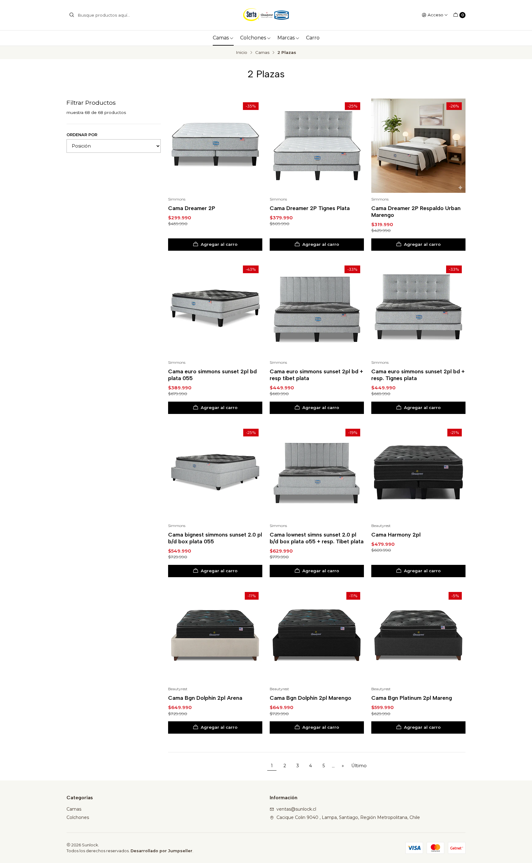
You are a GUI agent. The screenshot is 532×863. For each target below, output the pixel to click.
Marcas (286, 38)
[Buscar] (71, 15)
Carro (313, 38)
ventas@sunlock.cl (296, 809)
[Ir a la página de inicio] (266, 15)
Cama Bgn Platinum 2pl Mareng (411, 698)
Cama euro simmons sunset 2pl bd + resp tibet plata (316, 374)
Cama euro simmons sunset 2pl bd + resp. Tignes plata (418, 374)
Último (359, 765)
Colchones (253, 38)
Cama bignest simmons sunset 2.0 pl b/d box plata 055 (215, 538)
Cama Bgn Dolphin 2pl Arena (205, 698)
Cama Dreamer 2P (191, 208)
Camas (221, 38)
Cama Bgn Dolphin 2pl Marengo (310, 698)
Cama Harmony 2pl (396, 534)
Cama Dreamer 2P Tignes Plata (310, 208)
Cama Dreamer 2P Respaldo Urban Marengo (416, 211)
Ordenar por (81, 134)
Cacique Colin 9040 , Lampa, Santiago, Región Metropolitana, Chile (348, 817)
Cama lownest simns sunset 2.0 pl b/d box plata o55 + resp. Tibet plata (317, 538)
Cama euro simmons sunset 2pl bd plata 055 (212, 374)
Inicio (241, 53)
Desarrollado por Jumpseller (161, 851)
